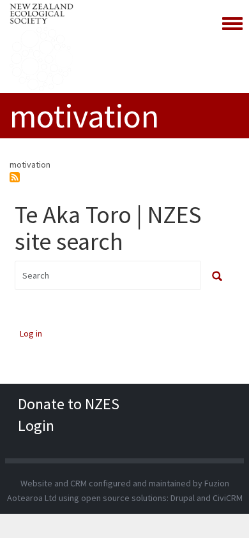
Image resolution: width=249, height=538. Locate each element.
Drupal (182, 498)
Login (36, 425)
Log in (31, 333)
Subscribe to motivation (15, 177)
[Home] (41, 46)
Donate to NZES (68, 404)
